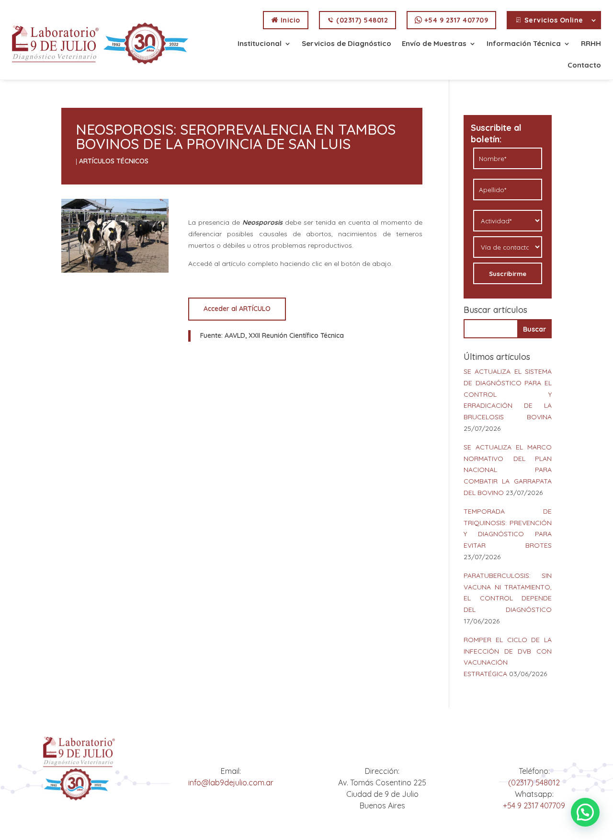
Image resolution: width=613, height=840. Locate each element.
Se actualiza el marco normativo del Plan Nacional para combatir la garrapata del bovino (508, 470)
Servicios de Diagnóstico (346, 44)
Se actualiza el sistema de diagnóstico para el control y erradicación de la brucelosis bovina (508, 394)
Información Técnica (524, 44)
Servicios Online (552, 20)
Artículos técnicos (113, 161)
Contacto (584, 65)
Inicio (289, 20)
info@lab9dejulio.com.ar (230, 782)
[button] (585, 812)
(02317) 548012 (361, 20)
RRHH (591, 44)
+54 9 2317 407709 (455, 20)
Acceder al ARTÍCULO (237, 308)
